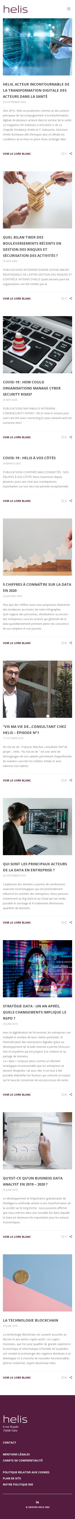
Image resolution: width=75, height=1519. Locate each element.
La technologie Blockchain (30, 1320)
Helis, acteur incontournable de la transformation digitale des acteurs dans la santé (36, 90)
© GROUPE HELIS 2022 (37, 1507)
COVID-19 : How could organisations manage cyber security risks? (32, 388)
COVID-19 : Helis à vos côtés (29, 458)
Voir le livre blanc (17, 153)
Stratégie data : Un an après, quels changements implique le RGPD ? (34, 1012)
